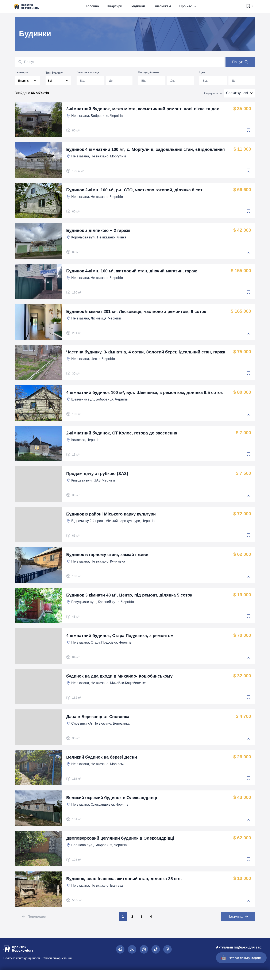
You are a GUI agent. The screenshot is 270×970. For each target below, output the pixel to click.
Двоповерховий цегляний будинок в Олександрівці (120, 838)
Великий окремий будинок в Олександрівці (111, 797)
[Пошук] (20, 62)
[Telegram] (120, 949)
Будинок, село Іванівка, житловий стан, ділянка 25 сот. (124, 878)
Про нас (185, 6)
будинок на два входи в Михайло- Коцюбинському (119, 676)
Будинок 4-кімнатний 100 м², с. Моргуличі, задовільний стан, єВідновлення (145, 149)
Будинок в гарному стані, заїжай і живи (107, 554)
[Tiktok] (155, 949)
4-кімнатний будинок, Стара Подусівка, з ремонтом (120, 635)
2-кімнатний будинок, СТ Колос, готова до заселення (121, 433)
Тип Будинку (54, 72)
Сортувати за (213, 93)
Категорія (21, 72)
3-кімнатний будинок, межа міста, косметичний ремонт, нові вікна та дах (142, 109)
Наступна (235, 916)
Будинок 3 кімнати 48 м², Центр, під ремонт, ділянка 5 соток (129, 595)
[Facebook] (167, 949)
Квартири (114, 6)
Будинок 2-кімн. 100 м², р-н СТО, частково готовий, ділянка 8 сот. (134, 190)
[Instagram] (144, 949)
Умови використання (57, 958)
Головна (92, 6)
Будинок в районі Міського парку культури (111, 514)
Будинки (138, 6)
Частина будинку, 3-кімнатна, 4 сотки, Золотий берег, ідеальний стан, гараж (145, 352)
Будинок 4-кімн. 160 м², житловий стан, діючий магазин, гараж (131, 271)
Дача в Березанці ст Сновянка (97, 716)
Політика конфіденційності (21, 958)
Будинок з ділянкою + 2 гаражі (98, 230)
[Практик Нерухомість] (26, 6)
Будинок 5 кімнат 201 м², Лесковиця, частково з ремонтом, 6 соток (136, 311)
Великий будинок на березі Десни (101, 757)
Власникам (162, 6)
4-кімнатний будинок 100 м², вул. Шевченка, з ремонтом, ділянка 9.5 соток (144, 392)
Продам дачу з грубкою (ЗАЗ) (97, 473)
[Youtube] (132, 949)
